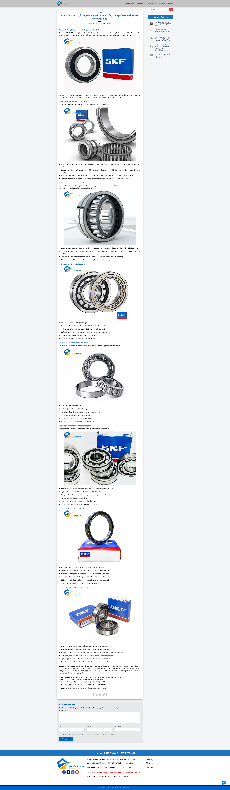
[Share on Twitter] (96, 694)
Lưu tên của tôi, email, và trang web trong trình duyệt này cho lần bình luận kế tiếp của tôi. (89, 735)
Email (89, 726)
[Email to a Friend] (99, 694)
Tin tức (162, 4)
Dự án (148, 771)
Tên (60, 726)
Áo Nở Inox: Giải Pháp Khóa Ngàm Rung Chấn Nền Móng (163, 23)
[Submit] (171, 9)
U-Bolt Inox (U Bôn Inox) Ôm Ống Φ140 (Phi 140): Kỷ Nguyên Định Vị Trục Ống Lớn (162, 47)
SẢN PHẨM (152, 3)
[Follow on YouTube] (77, 772)
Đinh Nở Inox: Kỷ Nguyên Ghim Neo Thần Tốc (163, 31)
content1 (108, 23)
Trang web (118, 726)
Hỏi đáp (170, 4)
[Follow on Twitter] (73, 772)
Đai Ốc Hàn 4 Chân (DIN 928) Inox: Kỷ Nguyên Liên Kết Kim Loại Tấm (163, 38)
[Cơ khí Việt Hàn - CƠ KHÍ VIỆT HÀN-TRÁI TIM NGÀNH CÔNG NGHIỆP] (67, 3)
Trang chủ (130, 4)
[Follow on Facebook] (64, 772)
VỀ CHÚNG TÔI (141, 4)
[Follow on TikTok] (68, 772)
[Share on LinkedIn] (106, 694)
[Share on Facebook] (93, 694)
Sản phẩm (149, 767)
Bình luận (62, 711)
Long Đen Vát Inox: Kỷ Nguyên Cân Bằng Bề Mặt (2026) (162, 55)
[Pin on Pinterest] (103, 694)
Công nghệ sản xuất (153, 763)
